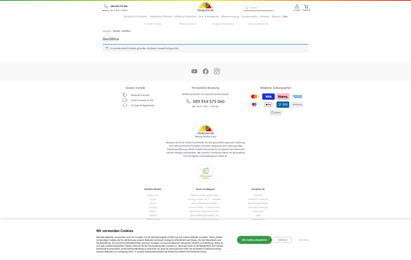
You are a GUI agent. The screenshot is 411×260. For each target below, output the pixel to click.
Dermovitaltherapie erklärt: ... (205, 203)
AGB (258, 215)
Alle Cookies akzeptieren (254, 240)
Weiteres (264, 16)
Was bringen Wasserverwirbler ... (205, 211)
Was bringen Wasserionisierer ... (205, 219)
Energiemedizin (249, 16)
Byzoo (153, 199)
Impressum (258, 211)
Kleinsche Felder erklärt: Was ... (205, 195)
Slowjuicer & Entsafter (135, 16)
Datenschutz (258, 219)
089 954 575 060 (119, 6)
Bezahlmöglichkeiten (258, 203)
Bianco (152, 211)
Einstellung (303, 240)
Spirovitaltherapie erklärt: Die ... (205, 215)
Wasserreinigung (230, 16)
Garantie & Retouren (258, 207)
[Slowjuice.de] (205, 6)
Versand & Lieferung (258, 199)
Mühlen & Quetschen (186, 16)
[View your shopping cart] (305, 9)
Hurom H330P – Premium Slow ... (205, 207)
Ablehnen (282, 240)
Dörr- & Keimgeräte (209, 16)
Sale (285, 16)
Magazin (276, 16)
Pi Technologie (153, 219)
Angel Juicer (153, 195)
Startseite (107, 31)
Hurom (152, 203)
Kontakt (258, 195)
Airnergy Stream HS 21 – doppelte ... (205, 199)
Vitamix (153, 215)
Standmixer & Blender (160, 16)
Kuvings (153, 207)
